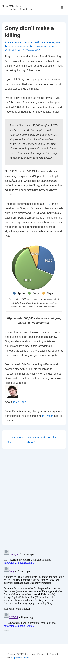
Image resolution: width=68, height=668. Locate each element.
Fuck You (15, 50)
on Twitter (47, 415)
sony (37, 50)
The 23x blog (12, 6)
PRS (47, 203)
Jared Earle (19, 402)
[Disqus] (34, 499)
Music (22, 46)
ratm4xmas (28, 50)
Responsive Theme (19, 657)
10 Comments (40, 46)
